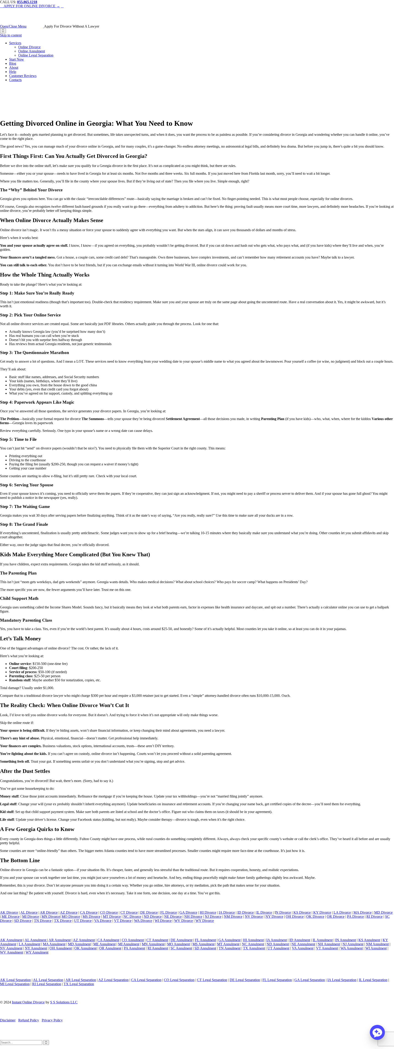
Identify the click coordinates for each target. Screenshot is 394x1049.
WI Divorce (163, 921)
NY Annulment (36, 948)
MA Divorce (362, 912)
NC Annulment (253, 944)
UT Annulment (278, 948)
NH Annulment (329, 944)
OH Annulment (60, 948)
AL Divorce (29, 912)
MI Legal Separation (15, 984)
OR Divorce (336, 916)
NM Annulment (377, 944)
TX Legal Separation (79, 984)
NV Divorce (254, 916)
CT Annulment (157, 940)
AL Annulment (36, 940)
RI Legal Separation (46, 984)
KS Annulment (369, 940)
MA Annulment (54, 944)
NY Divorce (274, 916)
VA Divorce (102, 921)
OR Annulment (110, 948)
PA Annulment (134, 948)
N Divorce (283, 912)
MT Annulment (228, 944)
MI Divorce (30, 916)
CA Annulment (108, 940)
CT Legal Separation (212, 980)
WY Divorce (204, 921)
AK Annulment (11, 940)
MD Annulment (79, 944)
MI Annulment (128, 944)
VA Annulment (303, 948)
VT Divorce (123, 921)
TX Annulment (254, 948)
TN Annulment (230, 948)
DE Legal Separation (245, 980)
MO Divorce (71, 916)
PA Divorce (355, 916)
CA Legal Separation (146, 980)
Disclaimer (8, 1020)
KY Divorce (322, 912)
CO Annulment (133, 940)
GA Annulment (229, 940)
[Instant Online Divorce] (35, 26)
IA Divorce (227, 912)
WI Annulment (376, 948)
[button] (377, 1032)
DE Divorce (149, 912)
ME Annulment (104, 944)
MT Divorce (112, 916)
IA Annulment (276, 940)
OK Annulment (85, 948)
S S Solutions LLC (64, 1002)
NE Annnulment (303, 944)
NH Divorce (193, 916)
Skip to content (11, 35)
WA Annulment (351, 948)
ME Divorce (11, 916)
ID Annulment (299, 940)
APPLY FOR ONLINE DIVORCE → (30, 6)
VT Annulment (327, 948)
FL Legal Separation (277, 980)
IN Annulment (345, 940)
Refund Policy (28, 1020)
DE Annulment (181, 940)
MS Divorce (91, 916)
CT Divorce (129, 912)
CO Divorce (109, 912)
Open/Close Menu (13, 26)
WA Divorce (143, 921)
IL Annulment (323, 940)
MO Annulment (178, 944)
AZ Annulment (84, 940)
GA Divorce (188, 912)
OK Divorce (315, 916)
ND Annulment (278, 944)
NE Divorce (173, 916)
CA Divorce (89, 912)
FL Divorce (168, 912)
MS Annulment (203, 944)
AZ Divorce (69, 912)
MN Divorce (50, 916)
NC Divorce (132, 916)
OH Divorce (295, 916)
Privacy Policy (52, 1020)
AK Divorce (9, 912)
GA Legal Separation (309, 980)
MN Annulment (153, 944)
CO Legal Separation (179, 980)
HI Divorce (208, 912)
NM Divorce (233, 916)
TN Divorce (43, 921)
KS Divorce (302, 912)
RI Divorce (374, 916)
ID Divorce (245, 912)
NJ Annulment (352, 944)
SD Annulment (205, 948)
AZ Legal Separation (113, 980)
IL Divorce (264, 912)
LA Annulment (29, 944)
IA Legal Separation (341, 980)
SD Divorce (22, 921)
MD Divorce (383, 912)
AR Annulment (60, 940)
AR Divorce (49, 912)
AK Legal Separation (15, 980)
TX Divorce (63, 921)
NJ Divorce (213, 916)
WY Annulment (37, 952)
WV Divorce (183, 921)
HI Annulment (253, 940)
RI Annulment (158, 948)
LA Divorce (342, 912)
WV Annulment (11, 952)
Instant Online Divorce (28, 1002)
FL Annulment (205, 940)
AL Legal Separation (48, 980)
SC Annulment (181, 948)
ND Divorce (153, 916)
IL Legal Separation (373, 980)
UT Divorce (83, 921)
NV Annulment (11, 948)
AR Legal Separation (80, 980)
